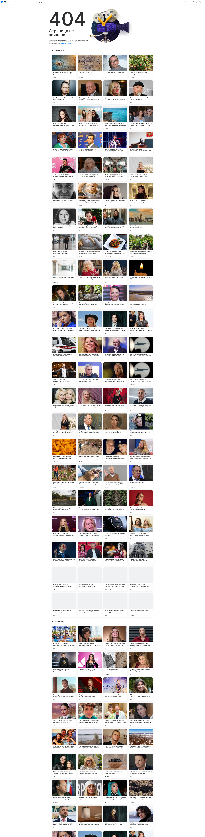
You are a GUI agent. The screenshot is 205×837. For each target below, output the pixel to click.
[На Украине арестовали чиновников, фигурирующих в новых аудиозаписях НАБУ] (141, 554)
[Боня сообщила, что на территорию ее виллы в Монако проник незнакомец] (141, 323)
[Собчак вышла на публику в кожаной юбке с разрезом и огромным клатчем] (64, 630)
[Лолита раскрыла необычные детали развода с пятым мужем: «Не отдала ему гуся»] (90, 656)
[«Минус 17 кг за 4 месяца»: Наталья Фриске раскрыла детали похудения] (64, 656)
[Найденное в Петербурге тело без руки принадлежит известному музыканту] (64, 195)
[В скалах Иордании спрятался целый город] (64, 605)
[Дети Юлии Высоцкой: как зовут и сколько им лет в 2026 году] (115, 741)
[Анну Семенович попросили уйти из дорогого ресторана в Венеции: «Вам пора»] (90, 792)
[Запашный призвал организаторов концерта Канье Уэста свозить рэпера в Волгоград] (115, 707)
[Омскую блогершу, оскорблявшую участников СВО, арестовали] (141, 144)
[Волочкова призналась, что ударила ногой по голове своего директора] (141, 741)
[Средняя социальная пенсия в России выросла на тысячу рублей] (90, 477)
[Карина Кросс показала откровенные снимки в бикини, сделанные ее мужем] (64, 528)
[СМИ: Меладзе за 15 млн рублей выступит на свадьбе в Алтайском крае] (90, 374)
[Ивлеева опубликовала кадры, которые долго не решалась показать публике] (90, 221)
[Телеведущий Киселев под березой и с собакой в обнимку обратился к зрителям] (90, 92)
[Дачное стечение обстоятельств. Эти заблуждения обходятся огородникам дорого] (64, 477)
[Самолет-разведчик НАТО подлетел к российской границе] (141, 349)
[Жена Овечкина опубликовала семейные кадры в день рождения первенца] (115, 400)
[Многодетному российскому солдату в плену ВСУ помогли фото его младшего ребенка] (115, 169)
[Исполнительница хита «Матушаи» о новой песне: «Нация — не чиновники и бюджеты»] (90, 579)
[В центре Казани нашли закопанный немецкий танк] (115, 766)
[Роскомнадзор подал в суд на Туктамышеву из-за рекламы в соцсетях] (115, 554)
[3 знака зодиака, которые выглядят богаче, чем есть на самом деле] (90, 297)
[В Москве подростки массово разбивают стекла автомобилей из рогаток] (64, 67)
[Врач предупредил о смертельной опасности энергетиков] (141, 682)
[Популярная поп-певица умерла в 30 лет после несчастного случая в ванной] (141, 272)
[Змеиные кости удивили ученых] (90, 451)
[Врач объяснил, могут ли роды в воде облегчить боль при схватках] (90, 246)
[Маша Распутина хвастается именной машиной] (115, 272)
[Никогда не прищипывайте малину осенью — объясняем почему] (141, 67)
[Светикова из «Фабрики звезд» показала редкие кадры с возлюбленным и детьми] (64, 297)
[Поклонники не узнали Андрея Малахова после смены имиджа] (115, 323)
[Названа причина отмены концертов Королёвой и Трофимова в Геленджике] (90, 766)
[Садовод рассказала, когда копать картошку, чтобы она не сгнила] (115, 502)
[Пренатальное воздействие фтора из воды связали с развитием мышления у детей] (141, 656)
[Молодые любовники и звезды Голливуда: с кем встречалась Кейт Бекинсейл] (115, 605)
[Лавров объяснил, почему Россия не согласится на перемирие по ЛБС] (90, 425)
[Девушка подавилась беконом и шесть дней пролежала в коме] (64, 272)
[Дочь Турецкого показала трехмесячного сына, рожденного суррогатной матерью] (141, 195)
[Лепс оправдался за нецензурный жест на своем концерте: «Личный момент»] (64, 554)
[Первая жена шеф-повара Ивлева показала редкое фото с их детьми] (141, 92)
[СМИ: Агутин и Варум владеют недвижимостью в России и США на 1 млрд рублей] (115, 818)
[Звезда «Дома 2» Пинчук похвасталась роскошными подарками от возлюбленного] (64, 682)
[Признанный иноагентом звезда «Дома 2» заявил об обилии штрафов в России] (90, 818)
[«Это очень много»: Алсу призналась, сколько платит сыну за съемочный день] (64, 169)
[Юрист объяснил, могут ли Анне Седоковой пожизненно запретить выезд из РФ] (115, 195)
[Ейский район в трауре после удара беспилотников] (64, 349)
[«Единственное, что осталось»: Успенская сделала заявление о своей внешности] (141, 451)
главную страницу (66, 43)
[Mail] (2, 2)
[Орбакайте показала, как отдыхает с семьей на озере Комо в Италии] (90, 323)
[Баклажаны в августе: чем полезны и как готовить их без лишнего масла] (115, 246)
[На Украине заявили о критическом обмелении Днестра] (141, 297)
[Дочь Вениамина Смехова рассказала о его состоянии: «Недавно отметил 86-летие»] (90, 554)
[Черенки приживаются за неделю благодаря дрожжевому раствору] (141, 246)
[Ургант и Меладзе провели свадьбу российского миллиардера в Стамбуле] (90, 144)
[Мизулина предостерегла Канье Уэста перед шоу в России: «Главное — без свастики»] (90, 605)
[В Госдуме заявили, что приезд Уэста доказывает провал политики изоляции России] (115, 221)
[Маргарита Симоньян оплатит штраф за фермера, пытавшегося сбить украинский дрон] (64, 323)
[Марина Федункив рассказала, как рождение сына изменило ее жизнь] (90, 349)
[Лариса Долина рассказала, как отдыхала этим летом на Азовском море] (115, 630)
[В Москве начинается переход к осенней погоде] (141, 605)
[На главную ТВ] (5, 2)
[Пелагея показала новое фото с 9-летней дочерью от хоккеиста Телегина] (141, 766)
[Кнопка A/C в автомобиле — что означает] (115, 528)
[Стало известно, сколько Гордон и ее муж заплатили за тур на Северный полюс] (90, 400)
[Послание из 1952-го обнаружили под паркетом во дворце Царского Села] (90, 67)
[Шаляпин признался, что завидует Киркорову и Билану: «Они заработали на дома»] (90, 741)
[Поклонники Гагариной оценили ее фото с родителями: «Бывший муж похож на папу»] (64, 400)
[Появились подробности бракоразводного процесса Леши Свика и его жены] (115, 374)
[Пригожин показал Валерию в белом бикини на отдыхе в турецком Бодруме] (141, 169)
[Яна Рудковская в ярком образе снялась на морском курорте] (64, 425)
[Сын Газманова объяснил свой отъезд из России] (64, 92)
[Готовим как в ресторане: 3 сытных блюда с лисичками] (64, 451)
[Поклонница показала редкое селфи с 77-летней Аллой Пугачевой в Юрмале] (90, 169)
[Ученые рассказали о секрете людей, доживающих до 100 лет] (115, 477)
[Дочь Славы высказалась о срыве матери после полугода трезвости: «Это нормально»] (115, 297)
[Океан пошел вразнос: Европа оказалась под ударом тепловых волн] (115, 118)
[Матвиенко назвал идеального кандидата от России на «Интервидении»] (115, 349)
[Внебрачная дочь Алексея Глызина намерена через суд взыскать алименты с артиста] (115, 144)
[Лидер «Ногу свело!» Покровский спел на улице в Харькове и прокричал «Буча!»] (64, 374)
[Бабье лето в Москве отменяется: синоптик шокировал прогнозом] (64, 246)
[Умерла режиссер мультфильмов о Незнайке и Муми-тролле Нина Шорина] (64, 792)
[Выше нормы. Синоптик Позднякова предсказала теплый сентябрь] (64, 741)
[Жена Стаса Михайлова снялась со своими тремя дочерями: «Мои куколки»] (90, 118)
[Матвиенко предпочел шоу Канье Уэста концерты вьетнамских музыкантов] (141, 707)
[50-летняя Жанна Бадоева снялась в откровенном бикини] (141, 792)
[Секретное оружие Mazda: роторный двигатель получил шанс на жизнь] (90, 682)
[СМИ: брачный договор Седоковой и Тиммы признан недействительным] (115, 451)
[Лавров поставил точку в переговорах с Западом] (141, 477)
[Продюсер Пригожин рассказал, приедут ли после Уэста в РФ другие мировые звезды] (141, 400)
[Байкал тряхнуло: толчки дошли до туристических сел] (115, 682)
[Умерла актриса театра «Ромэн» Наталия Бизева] (64, 221)
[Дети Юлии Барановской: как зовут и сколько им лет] (64, 818)
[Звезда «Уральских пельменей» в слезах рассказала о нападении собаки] (141, 818)
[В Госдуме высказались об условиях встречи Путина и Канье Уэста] (64, 579)
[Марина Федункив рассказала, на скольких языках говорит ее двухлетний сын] (64, 144)
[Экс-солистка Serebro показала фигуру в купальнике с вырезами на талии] (115, 656)
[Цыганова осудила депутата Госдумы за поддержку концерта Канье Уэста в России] (115, 92)
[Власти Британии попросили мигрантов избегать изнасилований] (141, 221)
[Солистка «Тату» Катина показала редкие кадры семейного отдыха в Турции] (141, 502)
